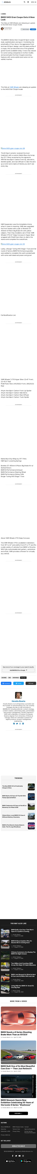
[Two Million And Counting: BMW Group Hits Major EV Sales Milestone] (5, 963)
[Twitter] (17, 724)
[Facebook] (14, 724)
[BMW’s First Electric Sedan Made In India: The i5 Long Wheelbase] (31, 823)
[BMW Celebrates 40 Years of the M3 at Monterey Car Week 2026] (31, 804)
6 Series (3, 14)
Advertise (3, 1129)
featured (4, 677)
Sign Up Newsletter (30, 1129)
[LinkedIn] (23, 724)
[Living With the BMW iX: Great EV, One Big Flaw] (5, 986)
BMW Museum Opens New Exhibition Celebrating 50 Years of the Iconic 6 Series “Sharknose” (17, 1102)
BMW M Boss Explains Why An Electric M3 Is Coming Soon (21, 941)
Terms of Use (16, 1129)
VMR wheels (16, 677)
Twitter (19, 683)
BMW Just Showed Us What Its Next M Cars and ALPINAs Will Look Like (23, 975)
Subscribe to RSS (5, 1131)
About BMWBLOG (5, 1127)
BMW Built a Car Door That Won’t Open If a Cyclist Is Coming (22, 930)
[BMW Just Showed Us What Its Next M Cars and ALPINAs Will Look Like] (5, 974)
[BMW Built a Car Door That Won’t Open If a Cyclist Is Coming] (5, 930)
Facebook (7, 683)
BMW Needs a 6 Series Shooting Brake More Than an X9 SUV (16, 1033)
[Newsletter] (28, 2)
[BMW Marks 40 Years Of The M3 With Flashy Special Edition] (31, 794)
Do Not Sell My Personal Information (30, 1132)
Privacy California (5, 1135)
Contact (27, 1127)
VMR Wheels (14, 87)
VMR (9, 677)
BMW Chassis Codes (18, 1127)
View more (18, 1113)
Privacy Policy (16, 1131)
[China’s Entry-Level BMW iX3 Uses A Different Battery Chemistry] (31, 813)
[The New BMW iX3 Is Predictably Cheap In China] (31, 784)
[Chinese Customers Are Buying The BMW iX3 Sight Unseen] (5, 952)
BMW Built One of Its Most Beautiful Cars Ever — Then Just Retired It (18, 1067)
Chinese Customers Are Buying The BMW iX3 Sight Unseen (23, 953)
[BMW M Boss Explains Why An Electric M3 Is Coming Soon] (5, 941)
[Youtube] (20, 1156)
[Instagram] (20, 724)
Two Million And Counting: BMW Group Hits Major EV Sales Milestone (23, 964)
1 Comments (33, 29)
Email (31, 683)
